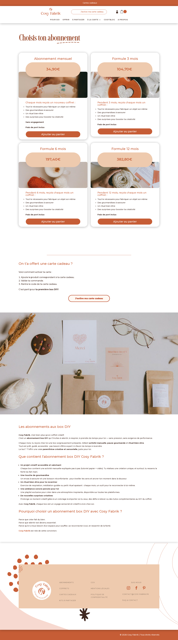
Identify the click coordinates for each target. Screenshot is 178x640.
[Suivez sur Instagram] (128, 588)
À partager (78, 20)
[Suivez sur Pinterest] (144, 588)
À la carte (92, 20)
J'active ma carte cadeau (89, 298)
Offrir (66, 20)
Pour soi (55, 20)
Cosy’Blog (109, 20)
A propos (123, 20)
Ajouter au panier (53, 134)
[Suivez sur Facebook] (136, 588)
